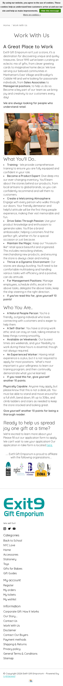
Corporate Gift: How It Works (21, 611)
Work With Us (11, 625)
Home (6, 25)
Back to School (12, 540)
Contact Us (10, 621)
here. (50, 445)
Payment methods (14, 639)
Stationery (9, 559)
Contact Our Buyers (15, 635)
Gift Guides (10, 573)
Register (8, 585)
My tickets (9, 594)
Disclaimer (9, 630)
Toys (6, 564)
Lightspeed (9, 676)
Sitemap (8, 658)
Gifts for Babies (12, 568)
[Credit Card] (31, 681)
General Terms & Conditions (20, 653)
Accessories (10, 554)
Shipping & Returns (15, 644)
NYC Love (9, 545)
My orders (9, 590)
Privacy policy (11, 649)
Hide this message (50, 11)
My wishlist (9, 599)
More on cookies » (32, 15)
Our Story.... (10, 616)
